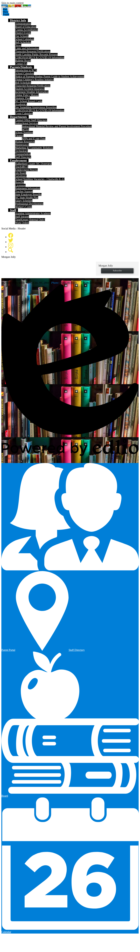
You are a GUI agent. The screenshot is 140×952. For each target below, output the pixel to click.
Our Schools (22, 36)
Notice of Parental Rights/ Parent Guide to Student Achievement (49, 76)
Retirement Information (27, 188)
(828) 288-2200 (68, 282)
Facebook (10, 235)
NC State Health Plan (26, 197)
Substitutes (21, 176)
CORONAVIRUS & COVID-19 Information (39, 57)
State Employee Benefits (28, 194)
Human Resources (25, 141)
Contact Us (21, 63)
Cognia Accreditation (26, 29)
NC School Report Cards (28, 101)
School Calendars (24, 39)
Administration (23, 23)
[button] (18, 20)
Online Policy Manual (27, 95)
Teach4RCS (21, 166)
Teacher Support (24, 191)
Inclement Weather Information (31, 91)
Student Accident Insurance (30, 88)
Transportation (23, 154)
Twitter (10, 240)
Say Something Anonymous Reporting (36, 107)
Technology (21, 150)
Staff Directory (23, 157)
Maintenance (22, 144)
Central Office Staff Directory (31, 120)
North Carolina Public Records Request (36, 54)
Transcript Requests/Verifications (32, 51)
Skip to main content (12, 2)
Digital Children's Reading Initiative (34, 79)
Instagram (10, 245)
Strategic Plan (22, 98)
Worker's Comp (23, 206)
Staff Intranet (22, 216)
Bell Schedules (23, 42)
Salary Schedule (23, 200)
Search (10, 250)
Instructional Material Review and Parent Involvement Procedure (57, 126)
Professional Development (29, 203)
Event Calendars (24, 113)
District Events (23, 32)
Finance (19, 135)
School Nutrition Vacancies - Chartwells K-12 (40, 179)
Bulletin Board (23, 60)
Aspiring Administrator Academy (33, 213)
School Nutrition (24, 132)
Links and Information (27, 48)
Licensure (20, 185)
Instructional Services (26, 123)
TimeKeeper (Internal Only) (30, 219)
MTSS (25, 129)
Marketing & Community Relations (34, 147)
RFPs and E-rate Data (33, 138)
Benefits (19, 182)
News (18, 45)
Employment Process (26, 169)
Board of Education (25, 26)
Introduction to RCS (26, 70)
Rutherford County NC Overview (33, 163)
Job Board (20, 172)
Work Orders (22, 222)
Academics (21, 104)
